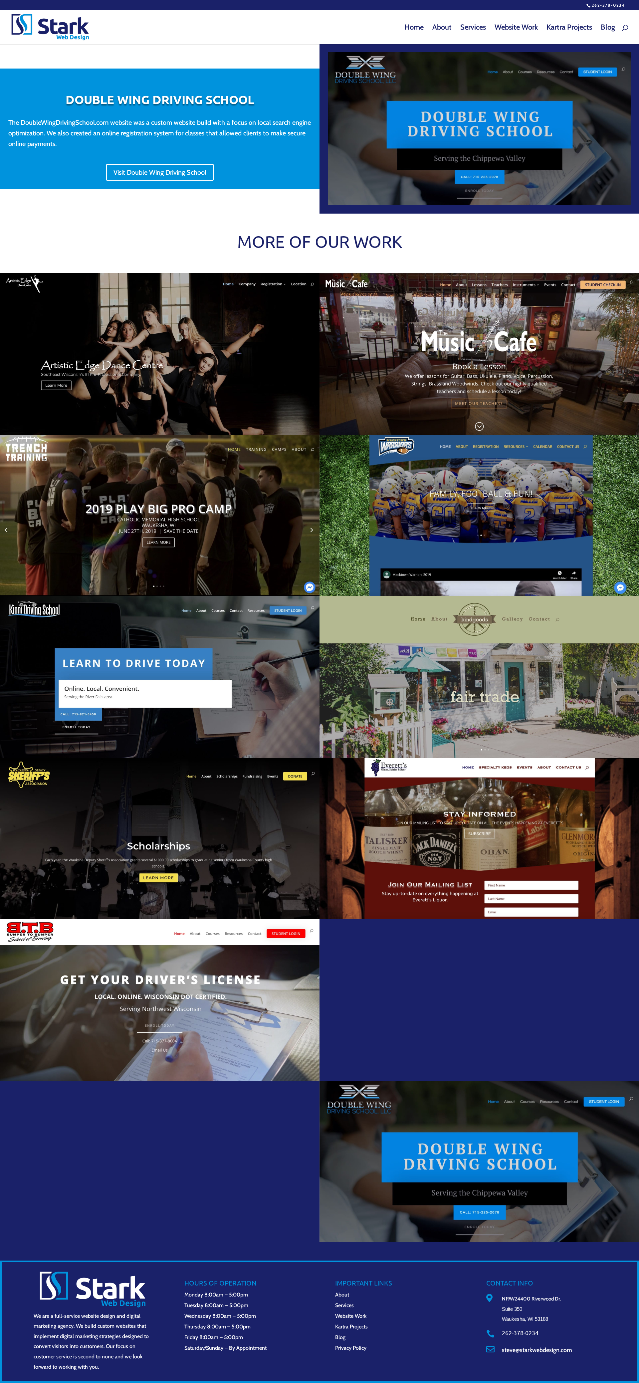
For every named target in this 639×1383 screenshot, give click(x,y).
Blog (608, 28)
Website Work (516, 28)
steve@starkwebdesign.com (537, 1350)
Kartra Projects (569, 28)
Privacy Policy (350, 1348)
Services (473, 28)
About (442, 28)
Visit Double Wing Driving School (159, 172)
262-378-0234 (608, 5)
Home (414, 28)
